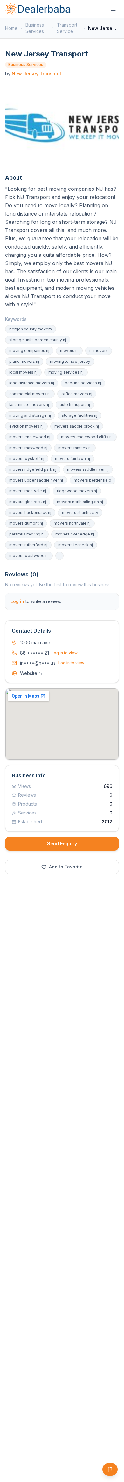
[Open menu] (113, 9)
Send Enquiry (62, 843)
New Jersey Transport (36, 73)
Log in (17, 601)
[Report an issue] (110, 1469)
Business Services (34, 28)
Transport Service (67, 28)
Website (28, 673)
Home (11, 28)
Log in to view (65, 652)
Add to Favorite (66, 866)
